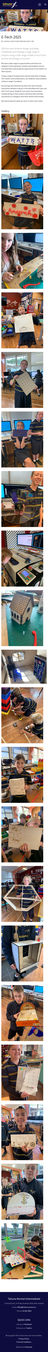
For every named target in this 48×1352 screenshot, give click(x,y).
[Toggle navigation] (40, 4)
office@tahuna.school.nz (26, 1307)
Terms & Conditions (23, 1342)
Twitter (29, 1328)
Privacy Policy (24, 1339)
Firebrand (28, 1347)
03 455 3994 (27, 1311)
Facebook (28, 1324)
